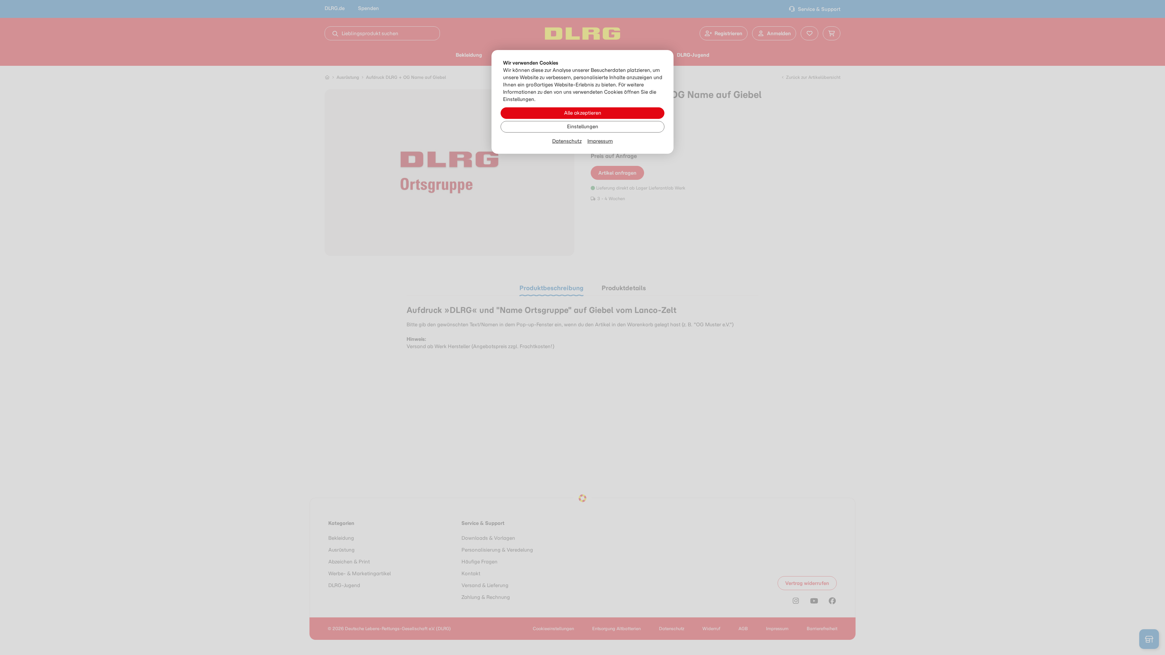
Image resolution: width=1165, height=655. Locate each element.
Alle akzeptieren (582, 113)
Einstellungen (582, 126)
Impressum (600, 141)
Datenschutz (567, 141)
